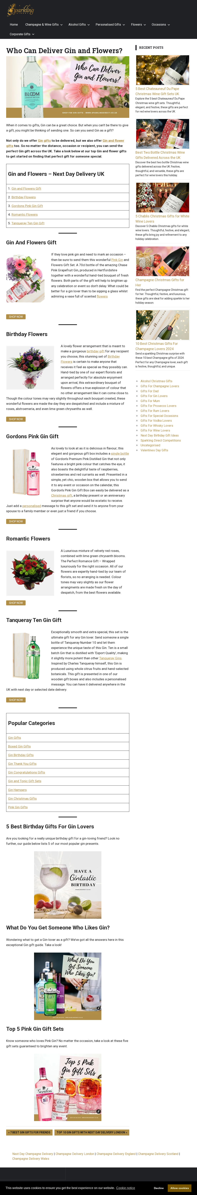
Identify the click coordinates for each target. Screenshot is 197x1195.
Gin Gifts (14, 738)
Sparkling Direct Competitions (161, 440)
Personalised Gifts (108, 24)
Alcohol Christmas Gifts (156, 381)
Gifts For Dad (150, 391)
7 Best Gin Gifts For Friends (30, 1132)
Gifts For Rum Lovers (155, 411)
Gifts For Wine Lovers (155, 430)
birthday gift (95, 351)
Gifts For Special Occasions (159, 416)
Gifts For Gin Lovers (154, 396)
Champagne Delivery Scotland (158, 1154)
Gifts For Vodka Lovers (156, 420)
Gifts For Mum (150, 401)
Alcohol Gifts (77, 24)
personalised (31, 506)
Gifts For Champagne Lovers (160, 386)
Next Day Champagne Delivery (33, 1154)
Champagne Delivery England (116, 1154)
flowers (102, 296)
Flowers (136, 24)
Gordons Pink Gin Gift (27, 206)
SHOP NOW (16, 316)
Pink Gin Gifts (18, 807)
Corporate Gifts (20, 34)
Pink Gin (117, 260)
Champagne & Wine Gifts (42, 24)
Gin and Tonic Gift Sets (24, 781)
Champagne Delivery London (75, 1154)
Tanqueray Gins (110, 658)
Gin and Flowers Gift (26, 188)
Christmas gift (61, 495)
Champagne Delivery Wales (30, 1159)
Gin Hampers (17, 790)
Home (14, 24)
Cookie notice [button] (125, 1188)
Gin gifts (44, 140)
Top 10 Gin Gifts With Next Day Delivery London (90, 1132)
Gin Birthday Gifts (21, 755)
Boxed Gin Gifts (19, 746)
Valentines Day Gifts (154, 450)
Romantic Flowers (25, 214)
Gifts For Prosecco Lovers (158, 406)
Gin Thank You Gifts (22, 764)
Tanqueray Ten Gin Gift (28, 223)
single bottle (120, 453)
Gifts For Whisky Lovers (157, 425)
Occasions (159, 24)
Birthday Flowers (24, 197)
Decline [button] (159, 1188)
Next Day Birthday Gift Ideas (160, 435)
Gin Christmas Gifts (22, 798)
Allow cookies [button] (179, 1188)
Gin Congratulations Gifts (26, 772)
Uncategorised (150, 445)
